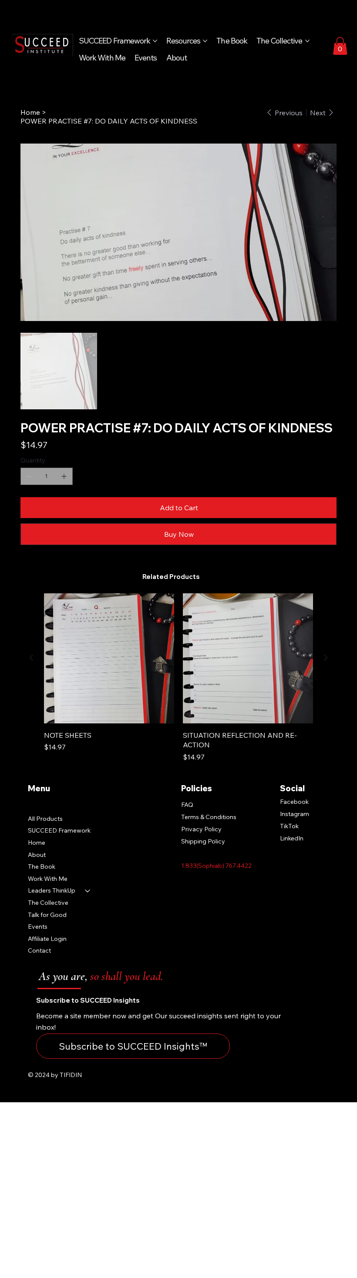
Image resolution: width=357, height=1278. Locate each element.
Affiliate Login (47, 939)
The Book (41, 866)
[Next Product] (325, 657)
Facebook (294, 802)
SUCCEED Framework (59, 830)
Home (36, 842)
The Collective (48, 903)
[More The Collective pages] (307, 41)
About (37, 855)
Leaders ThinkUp (51, 890)
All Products (45, 819)
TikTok (289, 826)
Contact (39, 950)
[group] (178, 678)
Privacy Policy (201, 829)
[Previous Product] (31, 657)
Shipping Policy (203, 841)
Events (37, 926)
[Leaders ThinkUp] (88, 891)
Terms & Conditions (208, 817)
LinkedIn (291, 838)
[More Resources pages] (205, 41)
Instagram (294, 814)
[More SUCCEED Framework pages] (155, 41)
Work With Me (47, 879)
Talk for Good (47, 915)
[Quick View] (109, 658)
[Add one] (64, 476)
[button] (340, 46)
